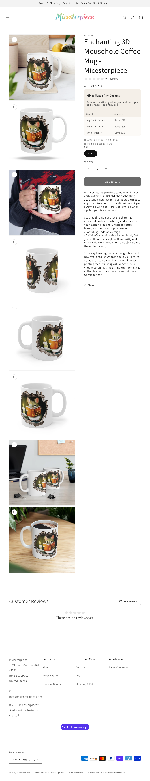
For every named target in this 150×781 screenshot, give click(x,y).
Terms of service (75, 772)
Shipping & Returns (87, 684)
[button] (8, 17)
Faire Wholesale (118, 667)
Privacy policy (57, 772)
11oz (90, 153)
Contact (80, 667)
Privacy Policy (50, 675)
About (46, 667)
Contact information (115, 772)
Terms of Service (52, 684)
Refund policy (40, 772)
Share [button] (91, 285)
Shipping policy (94, 772)
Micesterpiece (23, 772)
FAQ (78, 675)
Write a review (128, 601)
